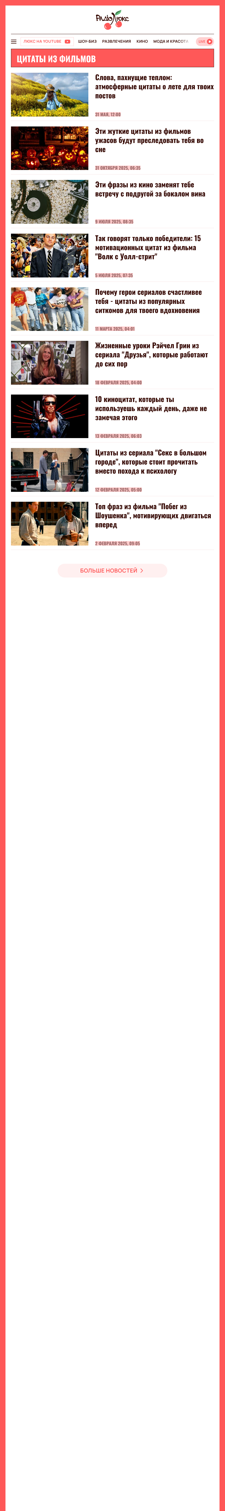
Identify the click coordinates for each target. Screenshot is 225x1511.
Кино (142, 41)
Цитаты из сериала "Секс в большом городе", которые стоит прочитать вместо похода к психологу (151, 461)
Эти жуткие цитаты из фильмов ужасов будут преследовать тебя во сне (149, 139)
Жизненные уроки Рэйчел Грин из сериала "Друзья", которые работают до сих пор (151, 354)
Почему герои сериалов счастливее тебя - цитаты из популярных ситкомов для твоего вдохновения (148, 300)
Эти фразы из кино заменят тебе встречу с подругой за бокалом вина (150, 189)
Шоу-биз (87, 41)
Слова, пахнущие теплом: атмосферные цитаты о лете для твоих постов (154, 86)
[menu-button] (13, 41)
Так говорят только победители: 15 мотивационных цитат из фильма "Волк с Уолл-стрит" (148, 247)
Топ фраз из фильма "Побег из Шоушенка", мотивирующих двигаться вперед (153, 515)
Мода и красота (171, 41)
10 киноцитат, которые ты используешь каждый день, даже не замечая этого (151, 407)
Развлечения (116, 41)
